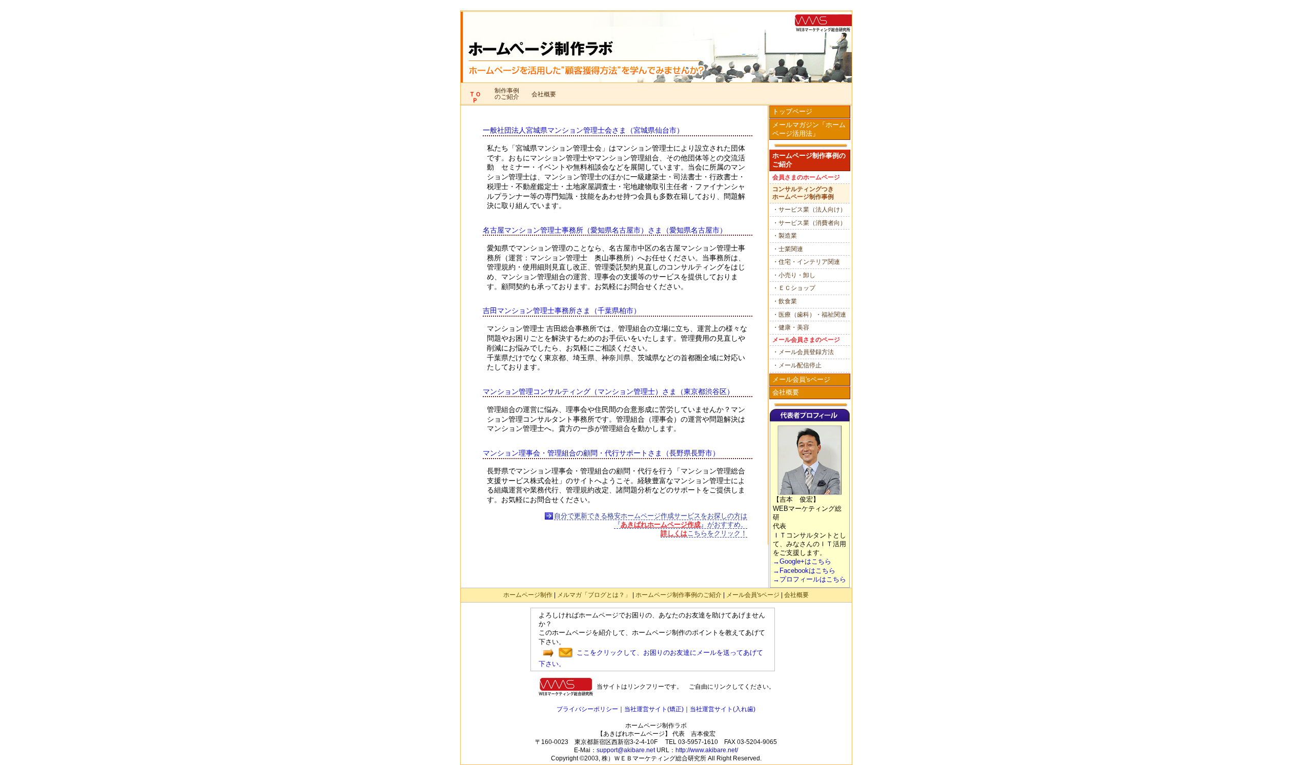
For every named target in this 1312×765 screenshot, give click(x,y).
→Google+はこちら (802, 561)
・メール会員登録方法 (803, 352)
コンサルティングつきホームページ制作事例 (803, 193)
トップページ (792, 111)
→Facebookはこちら (804, 570)
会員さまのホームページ (806, 177)
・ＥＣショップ (793, 288)
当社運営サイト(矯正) (654, 709)
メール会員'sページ (801, 379)
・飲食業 (784, 301)
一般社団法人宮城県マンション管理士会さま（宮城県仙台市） (583, 130)
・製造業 (784, 235)
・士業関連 (787, 249)
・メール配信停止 (797, 365)
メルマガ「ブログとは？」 (594, 594)
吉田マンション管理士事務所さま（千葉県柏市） (562, 310)
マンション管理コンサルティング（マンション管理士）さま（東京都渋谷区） (608, 391)
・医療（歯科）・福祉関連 (809, 314)
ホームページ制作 (527, 594)
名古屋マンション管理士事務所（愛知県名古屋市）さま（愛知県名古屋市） (605, 230)
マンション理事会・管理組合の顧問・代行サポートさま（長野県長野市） (601, 453)
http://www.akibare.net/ (706, 750)
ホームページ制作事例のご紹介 (809, 160)
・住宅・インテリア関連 (806, 261)
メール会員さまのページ (806, 339)
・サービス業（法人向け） (809, 209)
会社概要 (785, 392)
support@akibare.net (626, 750)
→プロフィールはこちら (809, 579)
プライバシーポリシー (587, 709)
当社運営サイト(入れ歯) (722, 709)
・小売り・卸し (793, 275)
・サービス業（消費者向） (809, 222)
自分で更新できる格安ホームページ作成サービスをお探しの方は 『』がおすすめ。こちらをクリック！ (650, 524)
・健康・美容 (790, 327)
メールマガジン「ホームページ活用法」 (809, 129)
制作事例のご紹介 (507, 93)
